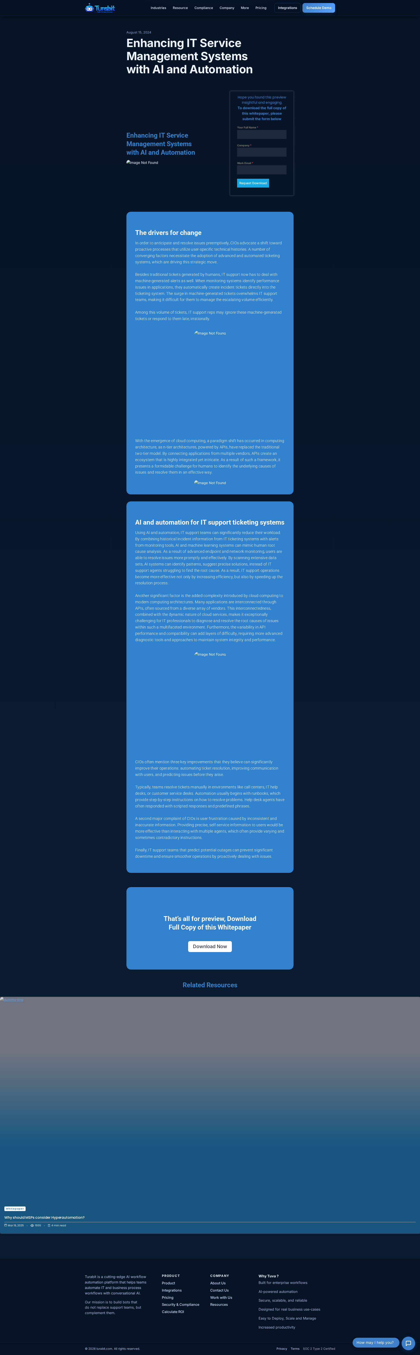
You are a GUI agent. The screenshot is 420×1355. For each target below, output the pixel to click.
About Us (218, 1283)
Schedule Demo (318, 8)
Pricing (261, 8)
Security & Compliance (180, 1304)
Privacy (281, 1348)
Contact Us (219, 1290)
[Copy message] (337, 1258)
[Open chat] (408, 1343)
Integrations (287, 8)
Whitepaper (15, 1208)
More (245, 8)
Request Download (253, 183)
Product (168, 1283)
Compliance (203, 8)
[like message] (325, 1258)
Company (227, 8)
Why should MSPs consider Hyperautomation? (44, 1217)
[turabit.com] (100, 8)
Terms (295, 1348)
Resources (219, 1304)
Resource (180, 8)
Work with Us (221, 1297)
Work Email (245, 163)
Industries (158, 8)
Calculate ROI (173, 1311)
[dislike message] (331, 1258)
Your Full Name (247, 127)
